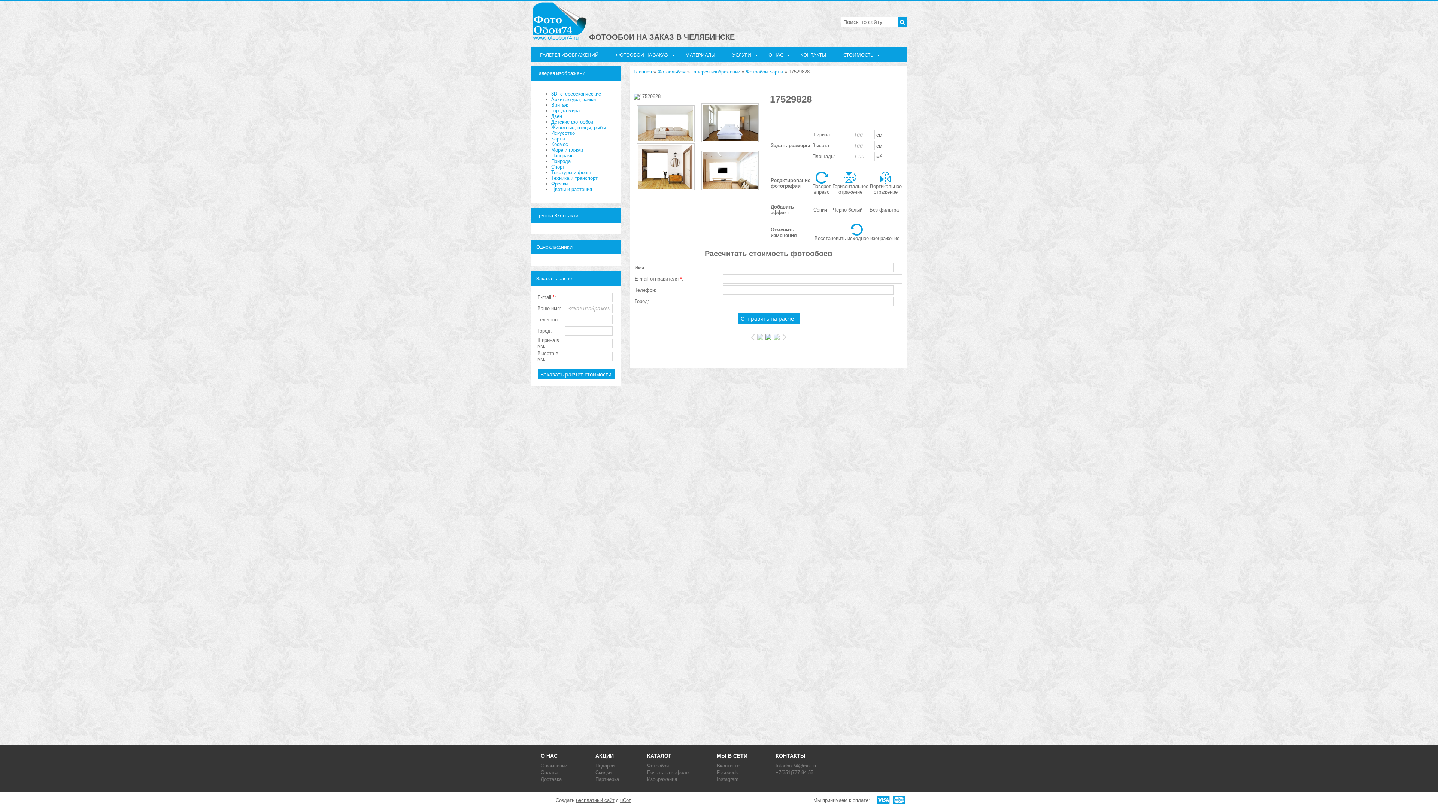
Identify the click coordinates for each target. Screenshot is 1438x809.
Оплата (549, 772)
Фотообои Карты (764, 72)
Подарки (605, 766)
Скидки (603, 772)
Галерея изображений (715, 72)
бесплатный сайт (595, 800)
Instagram (727, 779)
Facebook (727, 772)
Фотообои (658, 766)
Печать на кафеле (668, 772)
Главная (643, 72)
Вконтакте (728, 766)
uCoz (625, 800)
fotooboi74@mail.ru (796, 766)
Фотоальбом (672, 72)
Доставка (551, 779)
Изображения (662, 779)
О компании (554, 766)
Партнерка (607, 779)
